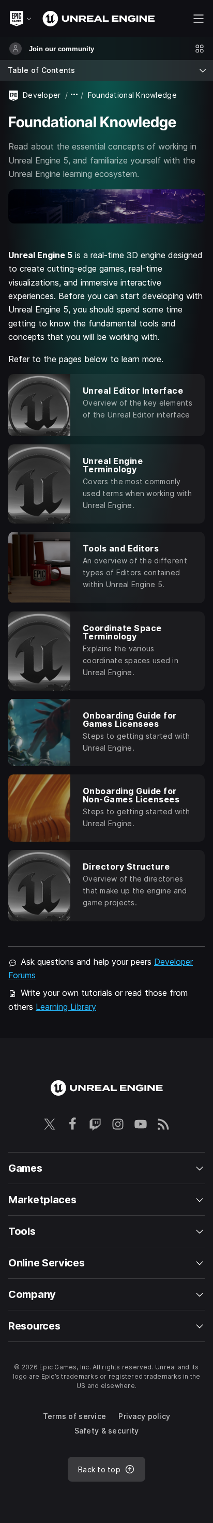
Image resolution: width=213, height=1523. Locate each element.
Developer (42, 95)
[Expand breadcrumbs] (74, 95)
